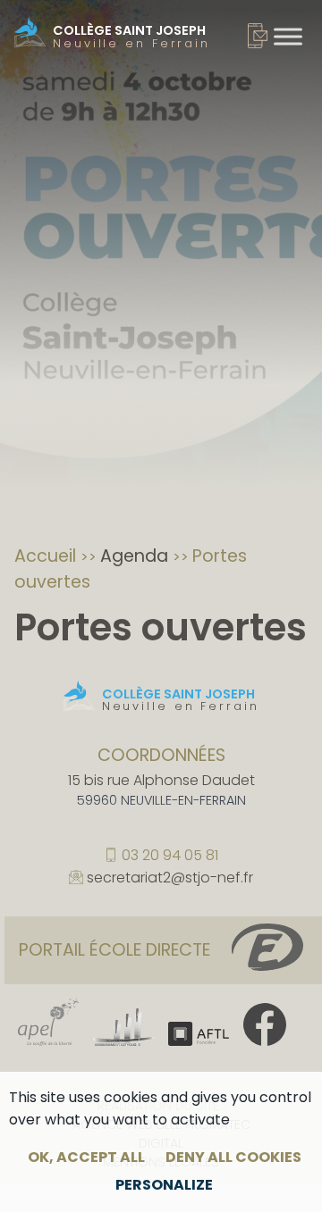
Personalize (164, 1184)
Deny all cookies (233, 1157)
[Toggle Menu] (288, 36)
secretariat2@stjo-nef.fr (170, 879)
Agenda (136, 556)
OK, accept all (86, 1157)
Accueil (47, 556)
